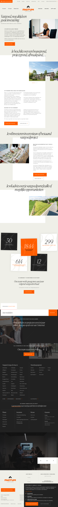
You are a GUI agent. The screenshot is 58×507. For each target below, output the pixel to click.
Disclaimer (19, 503)
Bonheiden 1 (33, 374)
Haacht (4, 386)
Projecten (16, 8)
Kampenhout (14, 372)
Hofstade (13, 367)
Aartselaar (4, 367)
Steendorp (22, 386)
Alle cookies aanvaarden (32, 503)
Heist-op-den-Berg (6, 392)
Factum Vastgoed (28, 9)
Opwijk (21, 367)
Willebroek (22, 395)
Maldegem (13, 386)
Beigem (4, 372)
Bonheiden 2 (42, 367)
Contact (42, 1)
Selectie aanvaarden (44, 503)
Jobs (39, 1)
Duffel (3, 383)
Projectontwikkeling (21, 415)
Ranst (21, 374)
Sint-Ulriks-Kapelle (23, 383)
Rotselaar (22, 381)
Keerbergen (14, 374)
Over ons (28, 1)
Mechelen (13, 388)
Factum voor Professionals (19, 422)
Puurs (21, 372)
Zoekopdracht (34, 419)
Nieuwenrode (14, 392)
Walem (21, 392)
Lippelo (12, 383)
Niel (12, 390)
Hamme (4, 388)
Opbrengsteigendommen (22, 419)
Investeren (53, 8)
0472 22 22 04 (48, 476)
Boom (3, 376)
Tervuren (22, 390)
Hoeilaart (4, 395)
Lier (12, 381)
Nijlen (12, 395)
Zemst (32, 367)
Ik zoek (18, 1)
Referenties (33, 1)
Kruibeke (13, 379)
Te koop (4, 8)
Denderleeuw (5, 381)
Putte (21, 370)
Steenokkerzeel (23, 388)
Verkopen (40, 8)
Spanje (23, 1)
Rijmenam (22, 376)
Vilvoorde (41, 374)
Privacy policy (13, 503)
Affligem (4, 370)
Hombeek (13, 370)
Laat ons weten (16, 406)
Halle (49, 370)
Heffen (4, 390)
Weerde (32, 370)
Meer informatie (28, 491)
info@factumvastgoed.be (7, 1)
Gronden (19, 417)
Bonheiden (5, 374)
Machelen (41, 370)
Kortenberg (13, 376)
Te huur (9, 8)
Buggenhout (5, 379)
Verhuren (47, 8)
